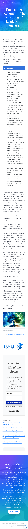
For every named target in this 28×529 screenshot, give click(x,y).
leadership (16, 334)
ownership (20, 334)
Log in (19, 526)
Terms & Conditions (12, 526)
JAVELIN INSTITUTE (8, 2)
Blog (8, 331)
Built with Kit (14, 411)
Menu (26, 2)
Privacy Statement (21, 525)
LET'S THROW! (14, 511)
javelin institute (10, 334)
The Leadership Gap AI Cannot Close (12, 427)
